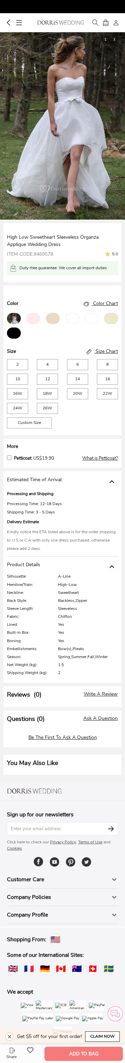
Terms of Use (90, 842)
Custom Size (29, 422)
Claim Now (102, 1036)
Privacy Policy (63, 842)
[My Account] (116, 22)
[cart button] (105, 22)
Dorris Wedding (60, 22)
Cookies (14, 848)
